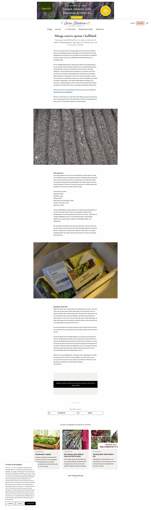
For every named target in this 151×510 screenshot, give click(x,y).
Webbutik (100, 29)
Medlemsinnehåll (86, 29)
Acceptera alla (30, 503)
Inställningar (10, 503)
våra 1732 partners (13, 467)
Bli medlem (140, 23)
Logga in (132, 23)
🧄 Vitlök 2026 (69, 29)
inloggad (70, 424)
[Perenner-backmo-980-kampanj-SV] (75, 11)
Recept (58, 29)
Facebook (61, 413)
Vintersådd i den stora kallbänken (63, 92)
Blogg (49, 29)
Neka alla (20, 503)
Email (90, 413)
